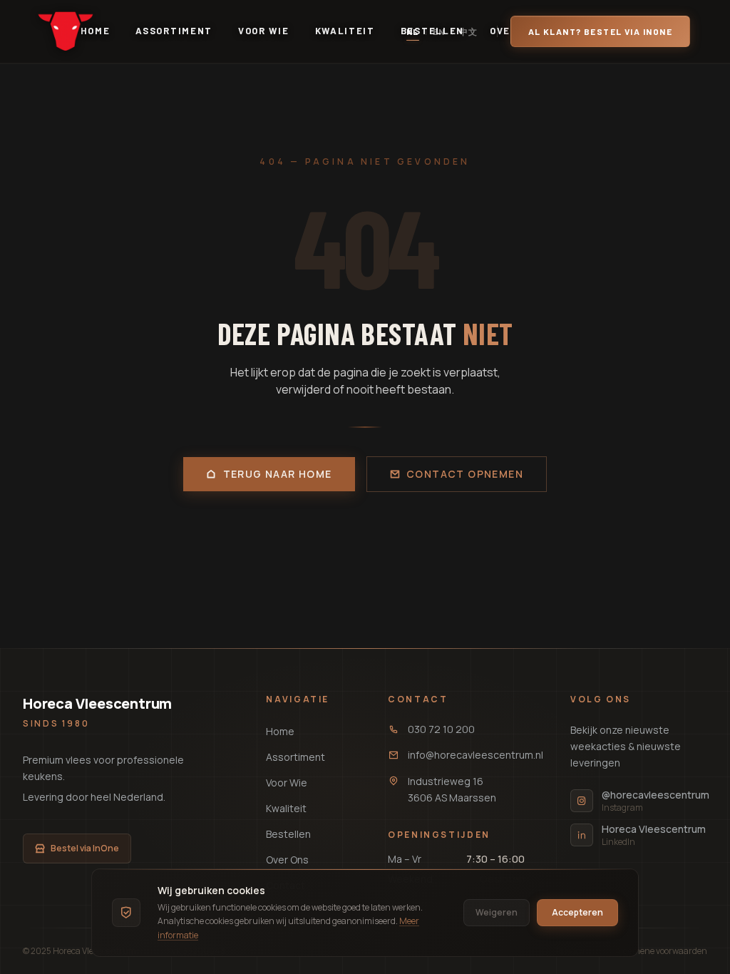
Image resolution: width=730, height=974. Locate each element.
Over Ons (287, 859)
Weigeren (496, 912)
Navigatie (297, 699)
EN (439, 31)
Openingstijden (439, 835)
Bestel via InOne (85, 848)
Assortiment (173, 30)
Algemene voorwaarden (661, 951)
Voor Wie (263, 30)
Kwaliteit (345, 30)
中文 (468, 31)
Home (280, 731)
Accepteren (577, 912)
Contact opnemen (464, 474)
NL (412, 31)
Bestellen (288, 834)
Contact (418, 699)
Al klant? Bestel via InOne (600, 31)
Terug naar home (277, 474)
